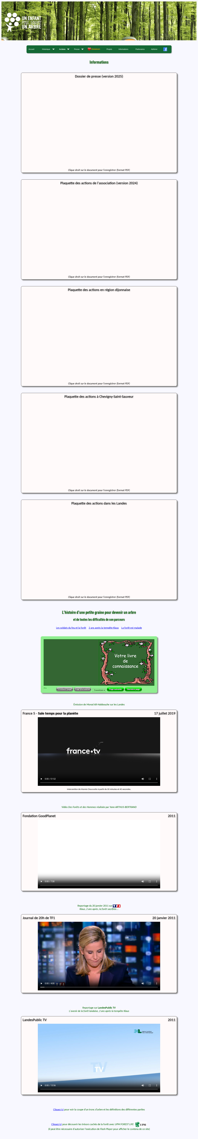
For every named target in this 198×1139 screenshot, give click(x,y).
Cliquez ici (58, 1109)
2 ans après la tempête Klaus (104, 628)
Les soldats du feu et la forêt (71, 628)
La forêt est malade (131, 628)
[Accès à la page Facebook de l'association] (166, 49)
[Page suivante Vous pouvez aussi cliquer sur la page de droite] (115, 689)
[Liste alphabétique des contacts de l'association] (95, 49)
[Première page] (64, 689)
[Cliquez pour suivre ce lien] (99, 39)
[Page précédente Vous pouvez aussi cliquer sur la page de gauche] (82, 689)
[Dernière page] (133, 689)
